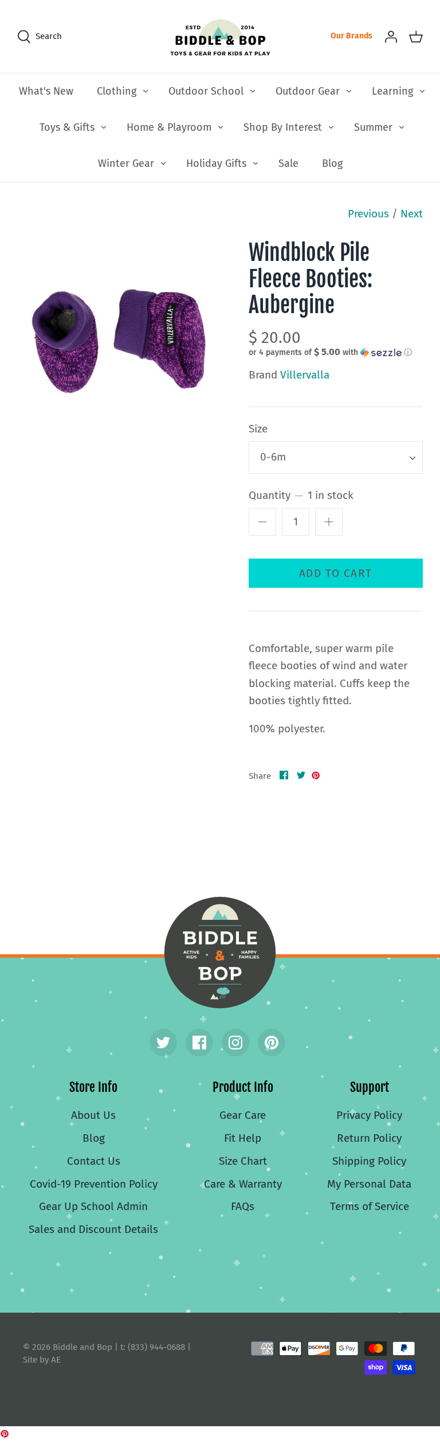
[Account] (391, 36)
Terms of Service (369, 1206)
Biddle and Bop (220, 952)
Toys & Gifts (67, 127)
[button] (330, 352)
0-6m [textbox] (273, 456)
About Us (93, 1115)
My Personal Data (369, 1184)
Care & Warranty (243, 1184)
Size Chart (243, 1161)
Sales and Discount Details (93, 1229)
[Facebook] (199, 1042)
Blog (332, 163)
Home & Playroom (169, 127)
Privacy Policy (369, 1115)
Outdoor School (205, 91)
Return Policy (369, 1138)
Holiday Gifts (216, 163)
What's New (46, 91)
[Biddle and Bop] (220, 36)
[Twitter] (163, 1042)
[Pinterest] (271, 1042)
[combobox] (336, 457)
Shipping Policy (369, 1161)
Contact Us (93, 1161)
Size (258, 428)
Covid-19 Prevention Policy (94, 1184)
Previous (368, 213)
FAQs (242, 1206)
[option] (118, 341)
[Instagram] (235, 1042)
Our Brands (351, 36)
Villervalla (304, 374)
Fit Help (242, 1138)
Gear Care (242, 1115)
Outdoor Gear (308, 91)
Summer (373, 127)
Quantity (301, 495)
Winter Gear (126, 163)
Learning (392, 91)
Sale (288, 163)
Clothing (116, 91)
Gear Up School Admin (93, 1206)
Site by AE (42, 1360)
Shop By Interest (282, 127)
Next (411, 213)
